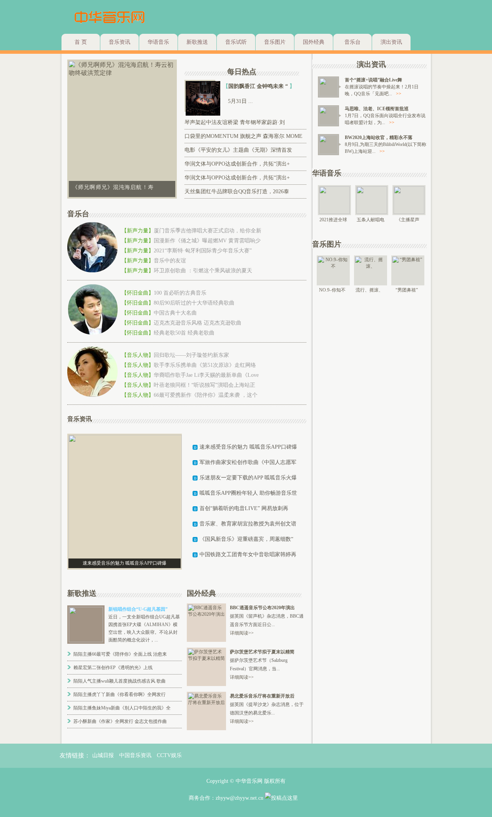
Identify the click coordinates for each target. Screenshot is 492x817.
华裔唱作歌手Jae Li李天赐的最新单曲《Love (206, 375)
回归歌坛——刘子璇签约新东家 (191, 355)
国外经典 (313, 42)
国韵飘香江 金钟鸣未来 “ (258, 86)
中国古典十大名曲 (175, 313)
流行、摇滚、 (369, 290)
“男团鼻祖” (407, 290)
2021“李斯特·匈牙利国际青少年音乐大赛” (203, 251)
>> (398, 93)
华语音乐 (158, 42)
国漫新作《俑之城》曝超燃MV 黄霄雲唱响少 (207, 241)
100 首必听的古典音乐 (180, 293)
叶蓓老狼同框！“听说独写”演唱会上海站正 (204, 385)
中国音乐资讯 (135, 755)
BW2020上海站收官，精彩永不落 (378, 137)
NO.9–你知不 (332, 290)
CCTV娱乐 (169, 755)
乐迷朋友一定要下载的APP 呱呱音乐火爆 (248, 478)
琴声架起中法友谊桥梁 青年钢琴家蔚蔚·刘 (234, 122)
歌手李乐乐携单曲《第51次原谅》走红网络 (205, 365)
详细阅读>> (242, 633)
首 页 (81, 42)
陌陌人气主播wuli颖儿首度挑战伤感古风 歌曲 (119, 681)
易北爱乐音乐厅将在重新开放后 (262, 696)
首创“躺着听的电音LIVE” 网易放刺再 (243, 508)
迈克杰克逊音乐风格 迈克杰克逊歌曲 (197, 323)
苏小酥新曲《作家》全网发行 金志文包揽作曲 (120, 721)
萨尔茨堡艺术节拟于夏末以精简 (262, 652)
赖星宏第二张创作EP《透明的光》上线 (113, 667)
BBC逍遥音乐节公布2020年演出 (262, 607)
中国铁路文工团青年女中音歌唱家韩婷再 (247, 554)
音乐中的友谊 (170, 260)
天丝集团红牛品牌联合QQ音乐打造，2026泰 (236, 191)
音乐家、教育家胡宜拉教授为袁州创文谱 (247, 524)
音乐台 (352, 42)
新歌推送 (197, 42)
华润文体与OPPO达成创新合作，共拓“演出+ (237, 164)
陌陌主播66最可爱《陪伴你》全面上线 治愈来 (120, 654)
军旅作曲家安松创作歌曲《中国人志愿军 (247, 462)
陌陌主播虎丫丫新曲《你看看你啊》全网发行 (119, 694)
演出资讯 (391, 42)
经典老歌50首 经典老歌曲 (184, 333)
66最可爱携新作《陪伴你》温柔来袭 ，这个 (206, 395)
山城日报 (103, 755)
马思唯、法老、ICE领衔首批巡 (377, 108)
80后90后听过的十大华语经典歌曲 (194, 303)
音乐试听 (236, 42)
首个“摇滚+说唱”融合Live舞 (373, 80)
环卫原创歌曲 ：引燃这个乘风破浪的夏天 (203, 270)
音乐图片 (275, 42)
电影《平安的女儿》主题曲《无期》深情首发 (238, 150)
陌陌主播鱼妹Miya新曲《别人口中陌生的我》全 (122, 708)
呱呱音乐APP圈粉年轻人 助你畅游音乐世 (248, 493)
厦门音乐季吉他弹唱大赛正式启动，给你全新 (207, 231)
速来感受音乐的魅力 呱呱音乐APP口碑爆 (248, 447)
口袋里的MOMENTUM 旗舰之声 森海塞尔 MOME (243, 136)
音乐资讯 (119, 42)
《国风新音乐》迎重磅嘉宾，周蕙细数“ (246, 539)
